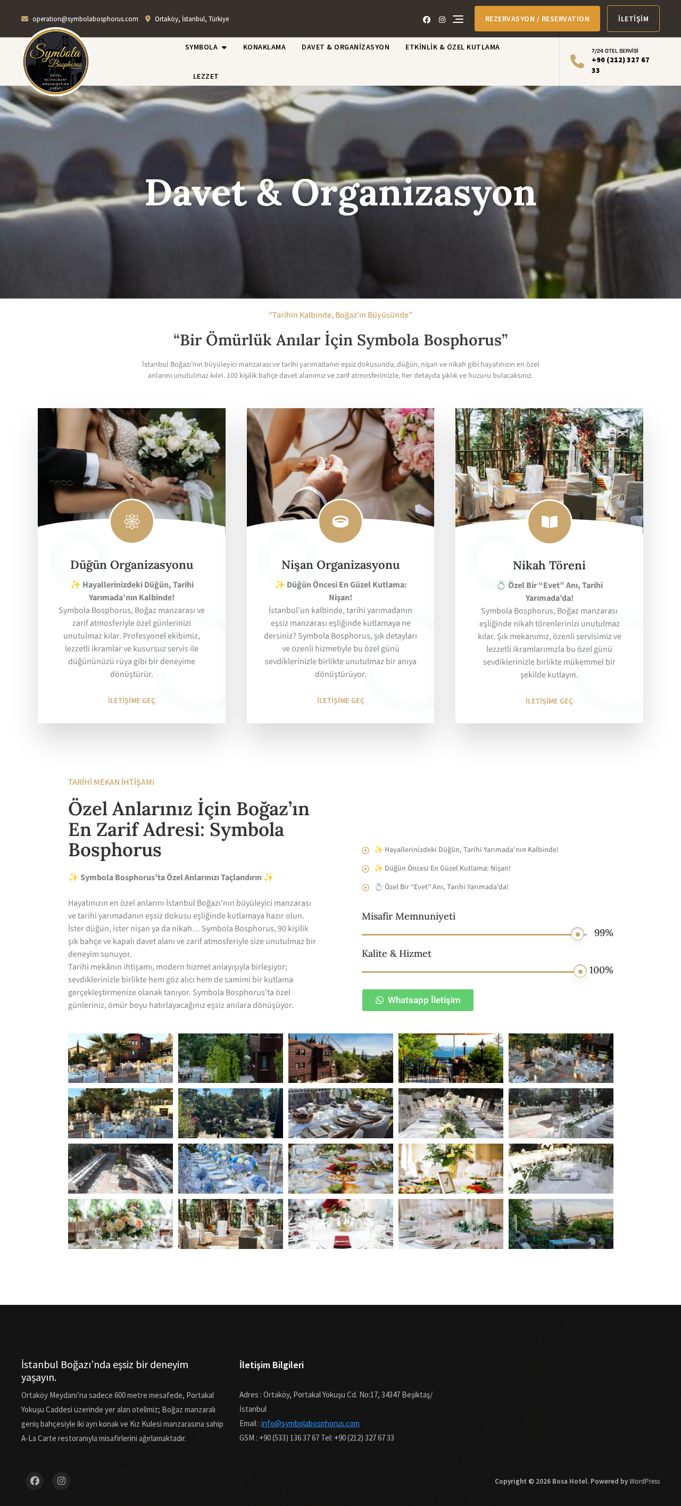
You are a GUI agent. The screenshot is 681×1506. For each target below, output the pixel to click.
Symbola (201, 47)
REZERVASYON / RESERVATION (537, 18)
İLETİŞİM (633, 18)
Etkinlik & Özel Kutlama (452, 47)
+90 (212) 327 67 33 (621, 61)
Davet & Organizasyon (345, 47)
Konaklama (264, 47)
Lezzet (206, 76)
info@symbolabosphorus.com (310, 1423)
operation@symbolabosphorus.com (85, 18)
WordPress (644, 1481)
